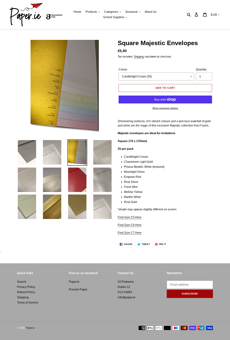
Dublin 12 (124, 286)
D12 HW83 (125, 292)
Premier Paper (78, 289)
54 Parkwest (126, 281)
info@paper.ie (126, 297)
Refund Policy (26, 292)
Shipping (139, 56)
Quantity (201, 69)
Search (21, 281)
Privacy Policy (26, 286)
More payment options (165, 108)
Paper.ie (74, 281)
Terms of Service (27, 302)
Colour (123, 69)
